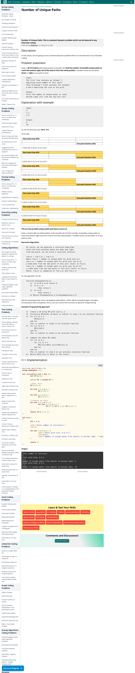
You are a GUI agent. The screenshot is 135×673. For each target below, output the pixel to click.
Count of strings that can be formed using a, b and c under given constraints (10, 55)
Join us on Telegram (11, 668)
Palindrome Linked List (9, 562)
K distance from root (8, 382)
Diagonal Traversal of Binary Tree (9, 408)
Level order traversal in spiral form (9, 465)
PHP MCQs (40, 517)
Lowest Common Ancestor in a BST (10, 419)
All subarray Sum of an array (9, 143)
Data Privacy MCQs (54, 522)
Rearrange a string (8, 72)
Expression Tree (7, 379)
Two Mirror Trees (7, 351)
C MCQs (61, 512)
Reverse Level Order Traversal (8, 402)
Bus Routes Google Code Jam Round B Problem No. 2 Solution (10, 157)
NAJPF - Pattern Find (8, 104)
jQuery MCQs (28, 517)
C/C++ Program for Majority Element (8, 172)
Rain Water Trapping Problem (9, 655)
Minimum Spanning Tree (10, 620)
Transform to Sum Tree (9, 354)
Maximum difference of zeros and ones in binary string (10, 93)
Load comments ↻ (62, 541)
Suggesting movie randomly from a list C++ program (10, 150)
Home (10, 2)
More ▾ (91, 2)
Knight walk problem (9, 613)
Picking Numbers (7, 305)
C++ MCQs (51, 512)
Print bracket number (9, 76)
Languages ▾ (26, 2)
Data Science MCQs (31, 527)
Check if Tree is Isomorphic (7, 374)
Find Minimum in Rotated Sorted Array (10, 243)
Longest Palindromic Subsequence (8, 80)
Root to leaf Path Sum (9, 341)
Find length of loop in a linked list (9, 558)
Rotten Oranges (7, 592)
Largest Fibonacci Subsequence (7, 131)
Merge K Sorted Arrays (9, 201)
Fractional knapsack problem (8, 650)
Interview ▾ (57, 2)
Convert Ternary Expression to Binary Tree (10, 48)
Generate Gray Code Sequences (8, 301)
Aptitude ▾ (49, 2)
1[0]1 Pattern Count (8, 273)
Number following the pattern (9, 39)
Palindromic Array (8, 127)
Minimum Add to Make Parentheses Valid (9, 533)
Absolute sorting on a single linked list (9, 573)
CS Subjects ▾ (83, 2)
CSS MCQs (85, 512)
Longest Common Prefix (9, 31)
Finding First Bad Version (10, 219)
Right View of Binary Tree (10, 386)
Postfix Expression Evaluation (8, 522)
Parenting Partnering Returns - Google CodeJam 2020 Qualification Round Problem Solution (9, 664)
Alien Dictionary (7, 596)
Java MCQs (40, 512)
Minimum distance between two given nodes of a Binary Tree (10, 453)
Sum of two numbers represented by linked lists (9, 579)
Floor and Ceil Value (8, 232)
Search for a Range (8, 229)
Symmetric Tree (7, 358)
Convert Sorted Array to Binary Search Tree (9, 363)
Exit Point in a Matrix (8, 296)
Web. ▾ (34, 2)
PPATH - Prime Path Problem (8, 625)
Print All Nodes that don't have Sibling (10, 346)
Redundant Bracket (8, 517)
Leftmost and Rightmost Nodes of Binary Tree (10, 414)
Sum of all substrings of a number (10, 100)
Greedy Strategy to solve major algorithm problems (10, 287)
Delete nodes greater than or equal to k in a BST (9, 395)
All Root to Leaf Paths (9, 439)
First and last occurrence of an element (10, 237)
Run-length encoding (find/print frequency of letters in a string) (9, 254)
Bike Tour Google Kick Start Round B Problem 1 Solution (10, 165)
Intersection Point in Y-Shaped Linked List (9, 567)
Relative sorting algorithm (7, 193)
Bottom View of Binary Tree (9, 431)
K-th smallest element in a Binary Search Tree (10, 459)
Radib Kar (34, 45)
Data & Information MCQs (74, 522)
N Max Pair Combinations (10, 208)
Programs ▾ (41, 2)
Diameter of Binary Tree (9, 390)
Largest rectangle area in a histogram (10, 527)
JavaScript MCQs (72, 512)
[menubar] (51, 1)
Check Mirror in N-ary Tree (9, 482)
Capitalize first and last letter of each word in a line (9, 279)
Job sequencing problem (10, 292)
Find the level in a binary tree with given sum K (10, 317)
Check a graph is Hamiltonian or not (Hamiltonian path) (8, 607)
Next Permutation (7, 44)
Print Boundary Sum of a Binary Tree (10, 337)
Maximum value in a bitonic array (8, 224)
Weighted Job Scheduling (10, 197)
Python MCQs (28, 512)
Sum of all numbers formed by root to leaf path (9, 445)
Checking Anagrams (8, 23)
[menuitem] (10, 1)
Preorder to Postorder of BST (10, 86)
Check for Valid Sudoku (9, 123)
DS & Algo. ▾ (17, 2)
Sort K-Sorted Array (8, 205)
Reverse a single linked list (9, 552)
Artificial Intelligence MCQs (33, 522)
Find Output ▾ (67, 2)
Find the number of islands (8, 601)
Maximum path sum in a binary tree (10, 471)
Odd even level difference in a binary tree (10, 368)
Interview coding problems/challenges (39, 6)
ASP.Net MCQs (52, 517)
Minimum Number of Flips (9, 62)
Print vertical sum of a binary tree (9, 331)
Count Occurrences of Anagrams (9, 67)
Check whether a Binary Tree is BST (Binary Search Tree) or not (9, 324)
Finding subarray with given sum (9, 269)
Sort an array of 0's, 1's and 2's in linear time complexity (9, 117)
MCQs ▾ (75, 2)
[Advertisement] (36, 24)
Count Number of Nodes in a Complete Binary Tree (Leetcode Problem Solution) (10, 490)
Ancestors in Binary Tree (10, 435)
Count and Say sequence (10, 27)
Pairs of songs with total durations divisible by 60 (10, 137)
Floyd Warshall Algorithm (10, 617)
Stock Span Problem (8, 513)
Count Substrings (7, 34)
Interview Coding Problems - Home (7, 15)
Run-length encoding (9, 20)
